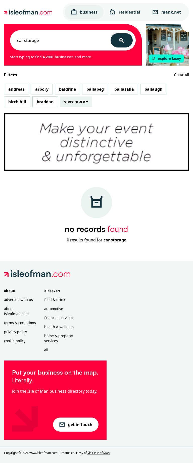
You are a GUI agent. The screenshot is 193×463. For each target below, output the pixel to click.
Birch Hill (17, 102)
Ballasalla (124, 89)
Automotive (53, 308)
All (46, 349)
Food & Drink (54, 299)
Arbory (42, 89)
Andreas (16, 89)
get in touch (80, 424)
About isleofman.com (16, 311)
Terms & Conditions (20, 322)
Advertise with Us (18, 299)
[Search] (122, 40)
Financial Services (58, 317)
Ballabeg (95, 89)
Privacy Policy (15, 331)
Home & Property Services (58, 338)
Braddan (45, 102)
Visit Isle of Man (98, 453)
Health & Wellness (59, 326)
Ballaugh (153, 89)
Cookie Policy (14, 340)
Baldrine (67, 89)
